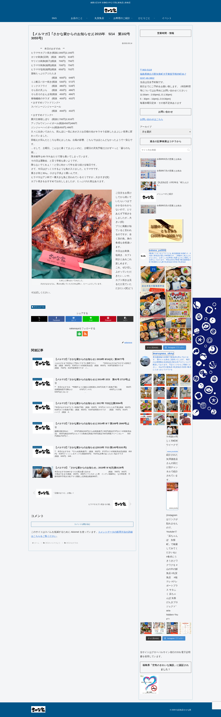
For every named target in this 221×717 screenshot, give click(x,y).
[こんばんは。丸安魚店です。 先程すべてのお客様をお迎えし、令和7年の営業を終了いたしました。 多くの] (172, 628)
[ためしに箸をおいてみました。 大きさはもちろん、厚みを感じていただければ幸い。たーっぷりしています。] (72, 234)
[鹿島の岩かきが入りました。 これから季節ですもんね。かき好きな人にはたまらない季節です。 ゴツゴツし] (159, 406)
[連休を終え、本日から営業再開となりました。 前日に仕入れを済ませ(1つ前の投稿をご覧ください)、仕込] (159, 393)
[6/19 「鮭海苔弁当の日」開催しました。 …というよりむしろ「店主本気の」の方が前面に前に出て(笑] (152, 279)
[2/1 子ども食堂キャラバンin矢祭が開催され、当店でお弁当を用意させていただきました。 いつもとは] (152, 304)
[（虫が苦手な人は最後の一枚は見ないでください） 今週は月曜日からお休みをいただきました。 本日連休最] (172, 393)
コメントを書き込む (82, 524)
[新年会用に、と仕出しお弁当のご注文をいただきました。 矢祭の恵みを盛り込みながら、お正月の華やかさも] (152, 330)
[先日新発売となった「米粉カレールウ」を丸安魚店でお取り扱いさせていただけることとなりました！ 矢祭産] (185, 393)
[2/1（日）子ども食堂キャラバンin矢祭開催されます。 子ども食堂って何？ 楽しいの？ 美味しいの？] (178, 304)
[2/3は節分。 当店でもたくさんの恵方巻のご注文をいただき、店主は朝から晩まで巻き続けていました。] (159, 419)
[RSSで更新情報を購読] (85, 333)
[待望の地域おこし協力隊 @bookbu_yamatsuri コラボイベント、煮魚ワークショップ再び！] (146, 419)
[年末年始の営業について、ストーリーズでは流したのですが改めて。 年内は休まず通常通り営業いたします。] (185, 628)
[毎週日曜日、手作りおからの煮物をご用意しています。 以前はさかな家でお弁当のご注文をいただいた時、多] (146, 393)
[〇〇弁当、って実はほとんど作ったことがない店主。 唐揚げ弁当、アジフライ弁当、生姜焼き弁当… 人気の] (185, 380)
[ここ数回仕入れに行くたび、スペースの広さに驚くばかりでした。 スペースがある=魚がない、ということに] (159, 380)
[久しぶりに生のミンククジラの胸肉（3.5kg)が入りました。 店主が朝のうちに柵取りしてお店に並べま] (185, 419)
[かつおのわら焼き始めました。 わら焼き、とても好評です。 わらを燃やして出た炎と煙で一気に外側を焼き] (146, 406)
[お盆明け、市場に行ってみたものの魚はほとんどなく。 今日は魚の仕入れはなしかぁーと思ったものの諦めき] (146, 380)
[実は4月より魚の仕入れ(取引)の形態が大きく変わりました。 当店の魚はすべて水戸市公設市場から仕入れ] (172, 406)
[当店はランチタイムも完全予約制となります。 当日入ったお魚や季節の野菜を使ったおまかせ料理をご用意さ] (178, 279)
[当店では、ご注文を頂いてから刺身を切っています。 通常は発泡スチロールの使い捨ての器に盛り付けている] (146, 628)
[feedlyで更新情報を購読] (79, 333)
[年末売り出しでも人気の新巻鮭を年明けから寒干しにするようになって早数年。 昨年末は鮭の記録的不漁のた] (185, 406)
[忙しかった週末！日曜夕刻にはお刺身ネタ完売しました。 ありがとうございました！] (172, 380)
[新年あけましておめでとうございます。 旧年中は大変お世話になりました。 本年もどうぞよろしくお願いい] (178, 330)
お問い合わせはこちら (151, 119)
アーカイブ (146, 126)
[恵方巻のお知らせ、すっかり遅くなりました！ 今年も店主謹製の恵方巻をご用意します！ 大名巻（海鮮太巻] (159, 628)
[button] (125, 319)
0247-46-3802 (147, 78)
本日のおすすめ (39, 307)
